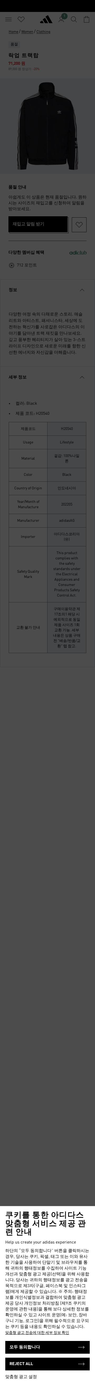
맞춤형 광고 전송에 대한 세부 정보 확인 (37, 1333)
